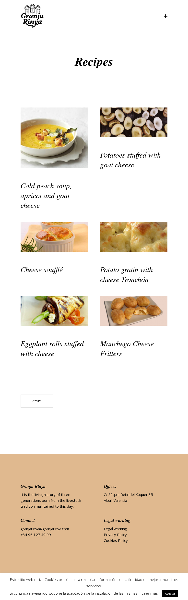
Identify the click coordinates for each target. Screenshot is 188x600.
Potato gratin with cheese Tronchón (126, 274)
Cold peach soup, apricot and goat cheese (46, 195)
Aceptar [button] (170, 593)
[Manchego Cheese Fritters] (133, 311)
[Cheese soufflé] (54, 237)
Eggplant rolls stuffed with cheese (52, 348)
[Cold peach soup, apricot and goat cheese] (54, 137)
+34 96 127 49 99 (36, 534)
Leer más (149, 593)
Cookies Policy (116, 540)
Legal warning (115, 528)
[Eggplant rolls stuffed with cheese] (54, 311)
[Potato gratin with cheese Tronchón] (133, 237)
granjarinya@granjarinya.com (45, 528)
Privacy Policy (115, 534)
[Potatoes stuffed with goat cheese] (133, 122)
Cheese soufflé (42, 269)
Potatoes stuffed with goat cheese (130, 159)
